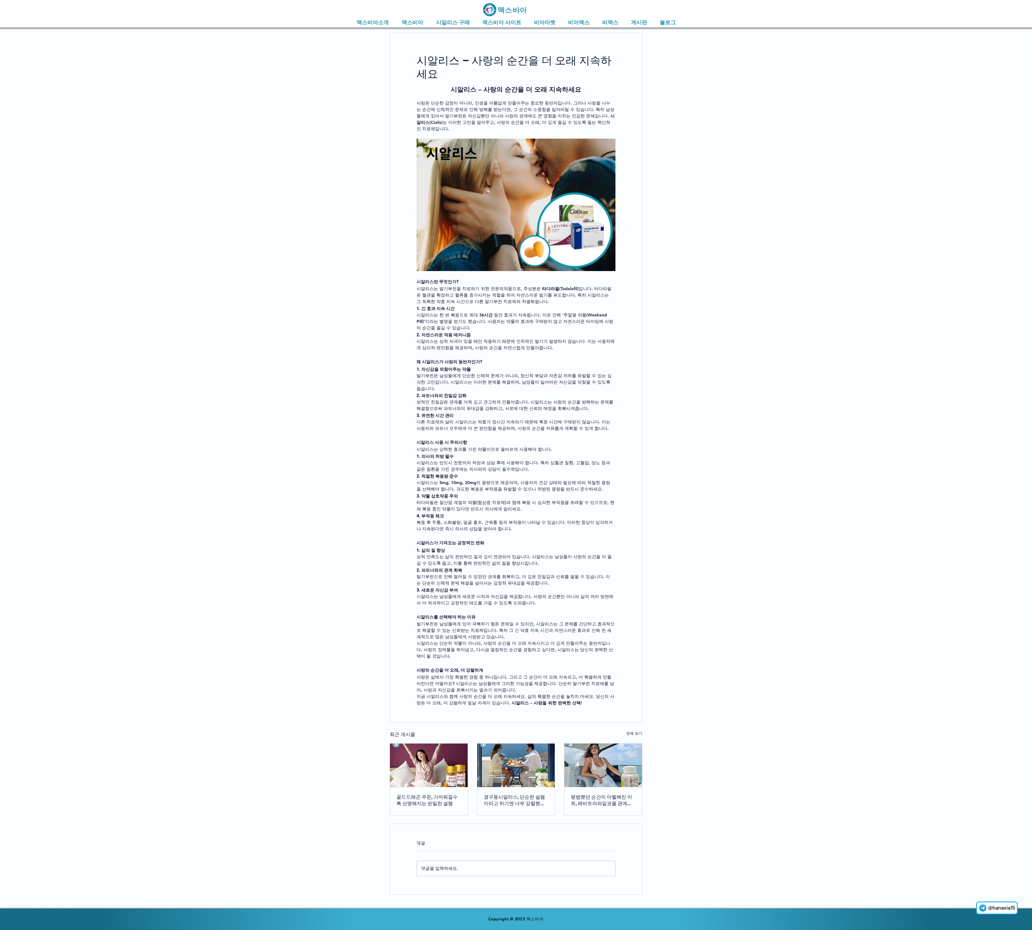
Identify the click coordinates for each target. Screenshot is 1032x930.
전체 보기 (634, 733)
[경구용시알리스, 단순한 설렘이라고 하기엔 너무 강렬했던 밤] (516, 765)
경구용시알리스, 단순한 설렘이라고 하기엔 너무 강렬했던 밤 (514, 800)
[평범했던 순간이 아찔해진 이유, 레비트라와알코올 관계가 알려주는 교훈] (603, 765)
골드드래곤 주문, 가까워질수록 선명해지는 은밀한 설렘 (427, 800)
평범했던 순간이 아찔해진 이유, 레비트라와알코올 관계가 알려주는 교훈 (601, 800)
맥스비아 (512, 10)
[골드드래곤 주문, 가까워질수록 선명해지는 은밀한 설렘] (429, 765)
